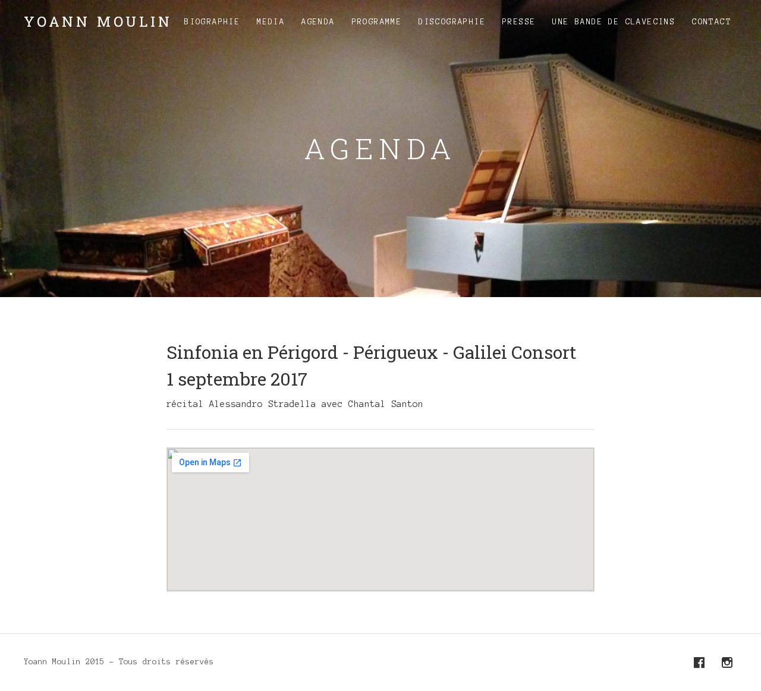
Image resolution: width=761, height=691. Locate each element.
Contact (711, 22)
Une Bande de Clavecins (613, 22)
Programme (377, 22)
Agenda (318, 22)
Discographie (452, 22)
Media (271, 22)
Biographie (212, 22)
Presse (519, 22)
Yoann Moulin (98, 21)
